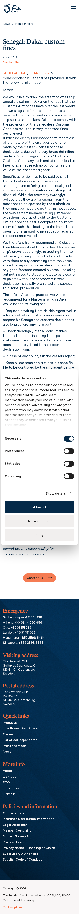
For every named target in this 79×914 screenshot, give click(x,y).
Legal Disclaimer (15, 825)
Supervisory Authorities (20, 854)
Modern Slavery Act (17, 836)
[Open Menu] (73, 8)
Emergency (11, 788)
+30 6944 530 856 (28, 622)
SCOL (7, 782)
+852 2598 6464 (32, 637)
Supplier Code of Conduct (22, 859)
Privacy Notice (14, 842)
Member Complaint (17, 830)
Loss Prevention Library (20, 728)
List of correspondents (20, 740)
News (6, 23)
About (7, 771)
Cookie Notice (13, 813)
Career (8, 734)
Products (10, 722)
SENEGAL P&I (14, 73)
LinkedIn (9, 794)
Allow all (39, 507)
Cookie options (12, 907)
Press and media (15, 746)
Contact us (35, 578)
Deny (39, 535)
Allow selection (40, 521)
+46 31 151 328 (31, 617)
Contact (9, 776)
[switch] (69, 451)
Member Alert (24, 23)
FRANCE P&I (39, 73)
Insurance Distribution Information (28, 819)
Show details (56, 493)
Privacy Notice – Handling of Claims (29, 848)
